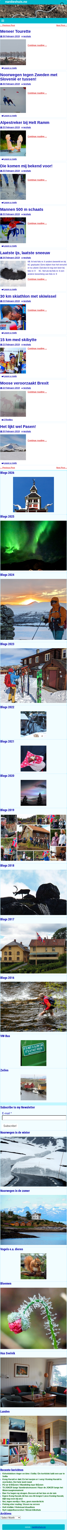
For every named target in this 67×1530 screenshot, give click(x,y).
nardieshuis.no (16, 1)
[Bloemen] (33, 1318)
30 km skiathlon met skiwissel (28, 296)
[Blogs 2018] (33, 892)
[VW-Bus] (33, 1053)
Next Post (61, 25)
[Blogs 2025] (33, 546)
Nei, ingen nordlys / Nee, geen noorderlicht (23, 1501)
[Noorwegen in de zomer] (33, 1220)
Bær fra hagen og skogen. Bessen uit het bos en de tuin (29, 1493)
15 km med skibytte (18, 340)
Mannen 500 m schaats (21, 209)
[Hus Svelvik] (33, 1382)
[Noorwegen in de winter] (33, 1162)
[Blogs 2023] (33, 675)
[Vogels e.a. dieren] (33, 1266)
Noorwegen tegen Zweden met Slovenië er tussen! (28, 77)
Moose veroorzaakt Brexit (24, 383)
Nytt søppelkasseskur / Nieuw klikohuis (21, 1510)
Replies (8, 419)
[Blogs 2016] (33, 1007)
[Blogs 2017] (33, 948)
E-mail (7, 1113)
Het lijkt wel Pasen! (18, 427)
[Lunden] (33, 1441)
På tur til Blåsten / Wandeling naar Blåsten (22, 1485)
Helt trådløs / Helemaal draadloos (18, 1507)
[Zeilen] (33, 1087)
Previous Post (7, 25)
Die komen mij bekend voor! (26, 166)
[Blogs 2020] (33, 793)
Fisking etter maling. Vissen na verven (21, 1504)
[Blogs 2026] (33, 494)
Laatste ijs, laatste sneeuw (25, 253)
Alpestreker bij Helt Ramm (24, 122)
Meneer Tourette (15, 31)
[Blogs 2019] (33, 837)
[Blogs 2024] (33, 609)
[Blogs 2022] (33, 724)
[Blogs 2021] (33, 758)
